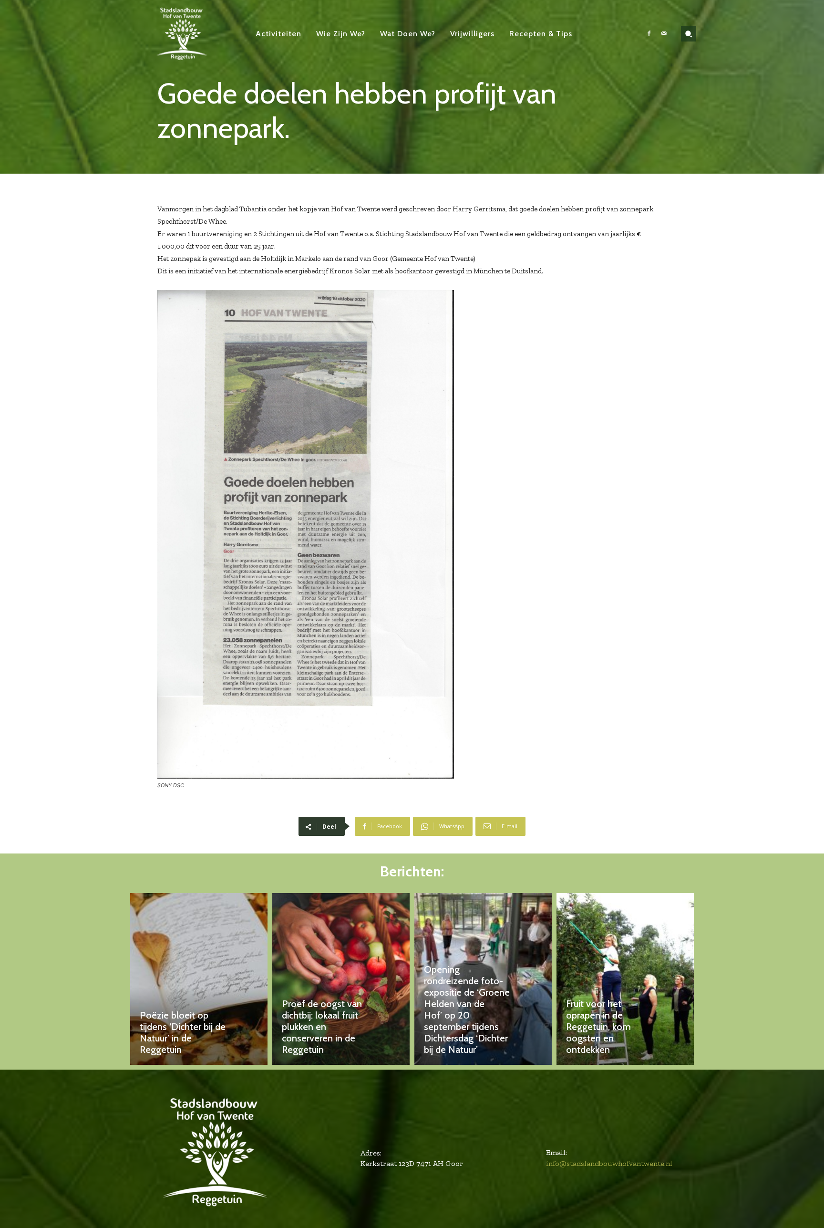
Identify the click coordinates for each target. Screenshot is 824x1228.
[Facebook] (649, 34)
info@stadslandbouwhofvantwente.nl (609, 1163)
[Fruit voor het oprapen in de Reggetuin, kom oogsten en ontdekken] (625, 979)
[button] (688, 34)
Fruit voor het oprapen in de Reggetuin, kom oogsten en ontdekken (598, 1026)
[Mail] (664, 34)
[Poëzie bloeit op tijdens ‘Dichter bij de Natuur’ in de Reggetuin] (199, 979)
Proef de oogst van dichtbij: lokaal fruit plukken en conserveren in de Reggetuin (322, 1026)
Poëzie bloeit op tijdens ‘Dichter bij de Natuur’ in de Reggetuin (183, 1032)
